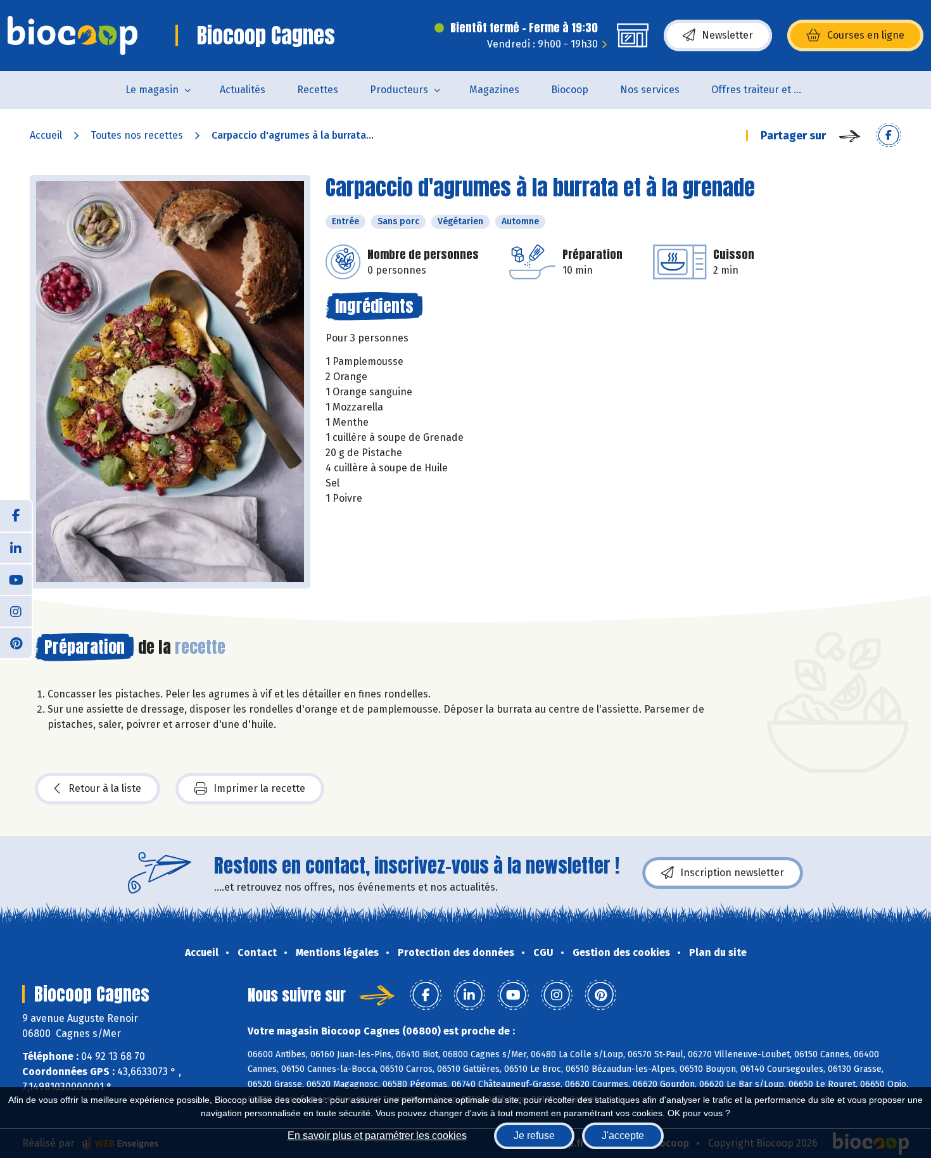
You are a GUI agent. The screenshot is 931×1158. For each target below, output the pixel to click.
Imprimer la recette (259, 788)
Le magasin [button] (152, 90)
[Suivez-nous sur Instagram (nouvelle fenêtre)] (16, 611)
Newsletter (727, 35)
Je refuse (534, 1135)
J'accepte (623, 1135)
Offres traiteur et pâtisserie (766, 90)
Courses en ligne (865, 35)
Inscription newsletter (732, 873)
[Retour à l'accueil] (72, 35)
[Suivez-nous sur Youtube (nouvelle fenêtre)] (16, 579)
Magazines (494, 90)
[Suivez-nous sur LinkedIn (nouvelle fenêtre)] (16, 547)
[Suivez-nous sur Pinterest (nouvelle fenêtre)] (16, 642)
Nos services (650, 90)
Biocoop (569, 90)
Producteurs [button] (399, 90)
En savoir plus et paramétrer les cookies (377, 1135)
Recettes (317, 90)
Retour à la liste (104, 788)
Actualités (242, 90)
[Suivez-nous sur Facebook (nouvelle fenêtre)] (16, 515)
